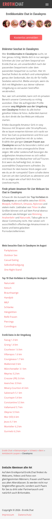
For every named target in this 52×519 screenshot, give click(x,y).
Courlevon (13, 349)
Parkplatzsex (10, 250)
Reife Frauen (10, 316)
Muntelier (13, 426)
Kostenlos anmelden (26, 37)
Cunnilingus (10, 326)
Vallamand (13, 407)
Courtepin (13, 397)
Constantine (14, 402)
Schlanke (8, 307)
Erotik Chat (7, 450)
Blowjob (6, 203)
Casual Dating (11, 260)
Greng (11, 344)
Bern (41, 450)
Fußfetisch (17, 203)
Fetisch (8, 287)
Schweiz (33, 450)
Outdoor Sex (10, 255)
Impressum (8, 514)
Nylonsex (38, 203)
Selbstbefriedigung (14, 264)
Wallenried (12, 363)
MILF (6, 302)
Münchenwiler (15, 368)
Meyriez (12, 373)
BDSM (42, 200)
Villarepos (13, 354)
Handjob (8, 297)
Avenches (12, 383)
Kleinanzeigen (20, 450)
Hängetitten (10, 312)
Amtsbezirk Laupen (11, 453)
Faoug (11, 339)
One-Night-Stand (13, 269)
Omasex (27, 203)
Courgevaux (14, 359)
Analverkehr (8, 217)
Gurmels (12, 431)
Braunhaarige (11, 292)
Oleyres (11, 412)
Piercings (9, 321)
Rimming (37, 214)
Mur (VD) (11, 416)
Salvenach (13, 392)
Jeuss (10, 421)
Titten (35, 207)
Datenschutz (24, 514)
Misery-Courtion (16, 388)
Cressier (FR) (14, 378)
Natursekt (25, 217)
